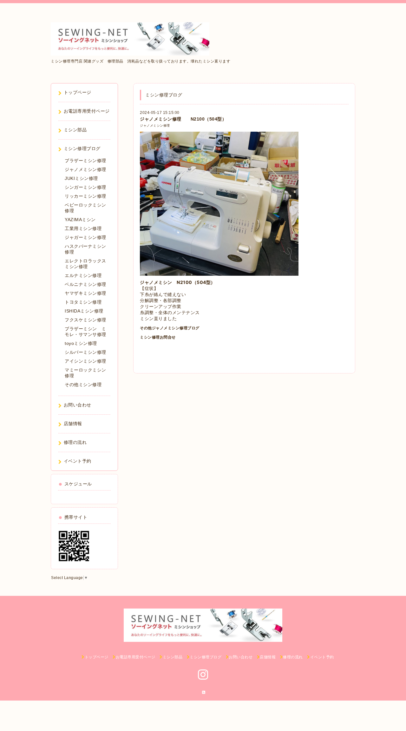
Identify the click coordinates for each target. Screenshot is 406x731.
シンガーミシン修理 (85, 187)
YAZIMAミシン (80, 219)
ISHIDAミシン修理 (84, 310)
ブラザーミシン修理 (85, 160)
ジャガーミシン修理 (85, 237)
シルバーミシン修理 (85, 352)
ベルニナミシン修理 (85, 284)
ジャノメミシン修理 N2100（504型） (183, 119)
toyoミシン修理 (81, 343)
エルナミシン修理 (83, 275)
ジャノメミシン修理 (155, 125)
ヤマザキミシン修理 (85, 293)
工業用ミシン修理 (83, 228)
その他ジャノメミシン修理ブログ (170, 328)
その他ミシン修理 (83, 384)
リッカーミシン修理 (85, 196)
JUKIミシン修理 (81, 178)
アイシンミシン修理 (85, 361)
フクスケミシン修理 (85, 319)
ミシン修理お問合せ (158, 337)
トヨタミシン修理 (83, 302)
